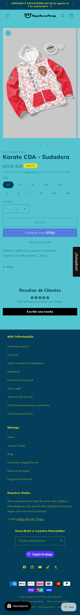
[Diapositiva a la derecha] (48, 145)
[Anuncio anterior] (7, 5)
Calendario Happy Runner (23, 462)
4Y (10, 185)
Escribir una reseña (40, 312)
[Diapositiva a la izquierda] (32, 145)
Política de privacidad (58, 601)
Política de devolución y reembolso (28, 405)
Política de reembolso (33, 601)
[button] (7, 16)
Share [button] (10, 266)
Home (11, 437)
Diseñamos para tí (18, 346)
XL (43, 194)
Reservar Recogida (18, 470)
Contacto (13, 354)
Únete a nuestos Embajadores (25, 363)
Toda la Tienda (16, 445)
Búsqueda (13, 371)
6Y (22, 185)
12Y (61, 185)
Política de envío (47, 607)
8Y (34, 185)
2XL (56, 194)
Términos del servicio (20, 397)
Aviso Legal (14, 388)
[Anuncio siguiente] (73, 5)
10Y (48, 185)
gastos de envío (32, 171)
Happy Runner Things (30, 519)
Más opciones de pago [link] (40, 241)
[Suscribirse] (61, 541)
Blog (10, 454)
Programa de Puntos (19, 479)
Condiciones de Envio (20, 413)
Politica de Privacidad (20, 380)
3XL (70, 194)
